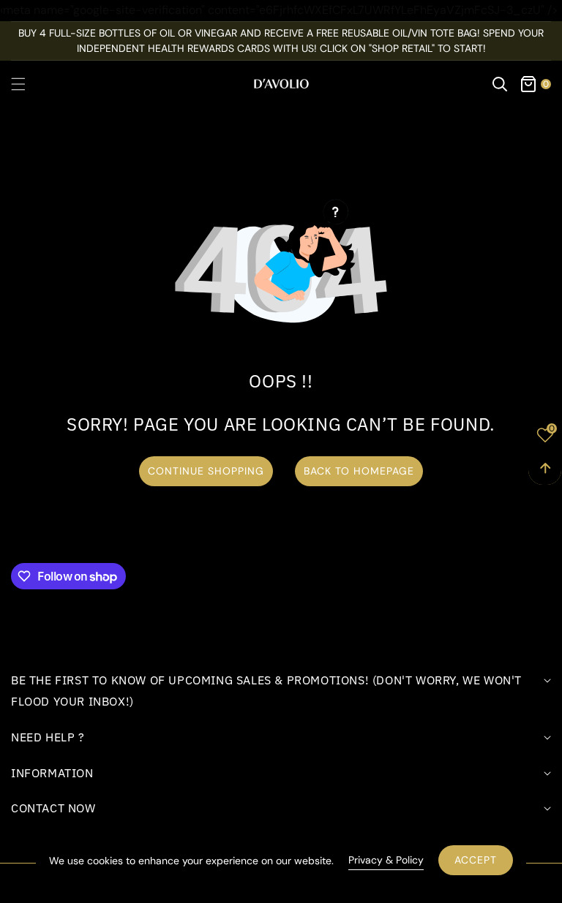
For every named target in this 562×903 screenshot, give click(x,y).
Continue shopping (206, 470)
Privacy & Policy (386, 859)
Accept (475, 859)
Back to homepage (359, 470)
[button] (27, 84)
